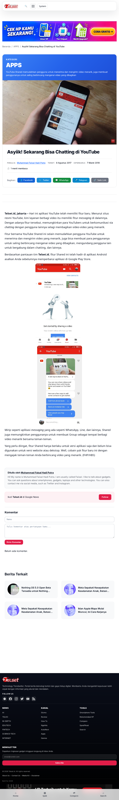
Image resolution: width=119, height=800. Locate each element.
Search (83, 729)
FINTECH (6, 729)
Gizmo (43, 712)
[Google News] (4, 698)
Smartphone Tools (87, 712)
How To (44, 721)
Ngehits (44, 725)
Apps (43, 734)
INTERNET (6, 738)
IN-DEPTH (6, 721)
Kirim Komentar (14, 542)
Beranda (6, 46)
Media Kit (25, 776)
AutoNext (45, 729)
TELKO (5, 717)
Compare (83, 721)
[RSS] (33, 698)
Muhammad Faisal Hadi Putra (31, 163)
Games (44, 738)
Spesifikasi (84, 725)
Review (44, 717)
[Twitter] (22, 698)
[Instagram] (16, 698)
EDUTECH (6, 725)
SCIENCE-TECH (8, 734)
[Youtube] (28, 698)
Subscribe (59, 763)
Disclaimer (35, 776)
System (42, 6)
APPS (16, 46)
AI (3, 712)
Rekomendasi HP (87, 717)
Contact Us (16, 776)
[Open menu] (33, 6)
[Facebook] (10, 698)
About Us (6, 776)
